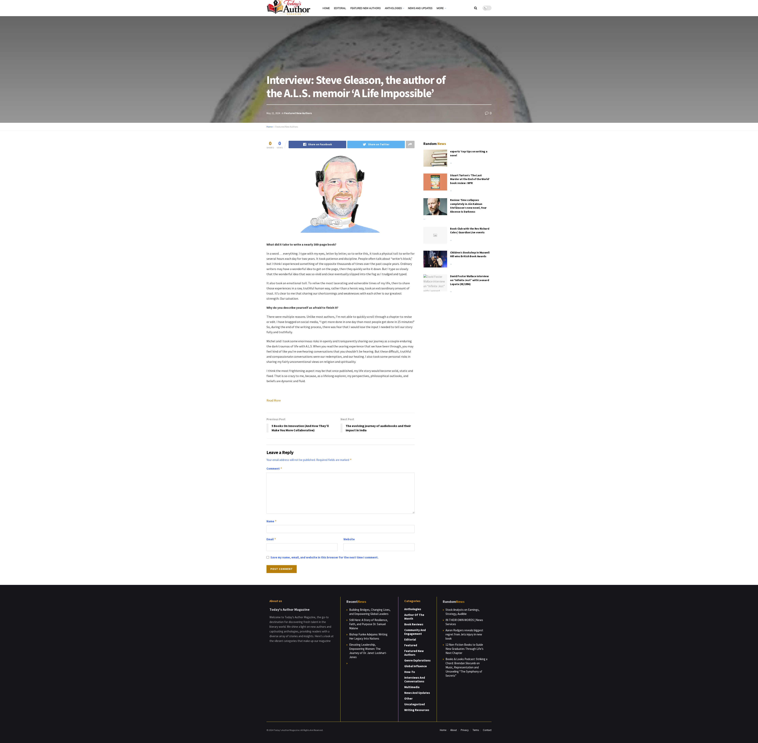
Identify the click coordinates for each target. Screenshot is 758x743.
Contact (487, 730)
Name (271, 521)
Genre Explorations (417, 660)
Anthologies (393, 8)
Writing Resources (416, 710)
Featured (410, 645)
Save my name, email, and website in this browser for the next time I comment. (324, 557)
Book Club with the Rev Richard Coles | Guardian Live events (469, 230)
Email (271, 539)
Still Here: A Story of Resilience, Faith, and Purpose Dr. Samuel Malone (368, 624)
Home (326, 8)
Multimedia (411, 687)
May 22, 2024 (273, 113)
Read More (273, 400)
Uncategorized (414, 704)
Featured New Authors (365, 8)
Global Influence (415, 666)
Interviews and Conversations (414, 679)
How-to (409, 672)
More (440, 8)
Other (408, 698)
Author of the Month (414, 616)
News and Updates (420, 8)
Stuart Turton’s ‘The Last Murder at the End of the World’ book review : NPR (470, 179)
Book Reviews (413, 624)
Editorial (340, 8)
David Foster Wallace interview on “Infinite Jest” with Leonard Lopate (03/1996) (469, 280)
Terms (476, 730)
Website (349, 539)
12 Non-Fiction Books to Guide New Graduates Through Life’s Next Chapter (464, 649)
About (453, 730)
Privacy (465, 730)
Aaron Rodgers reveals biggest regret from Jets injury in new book (464, 634)
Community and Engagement (415, 632)
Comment (274, 468)
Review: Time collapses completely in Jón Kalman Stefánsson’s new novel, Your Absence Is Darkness (468, 205)
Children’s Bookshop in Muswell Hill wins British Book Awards (470, 254)
